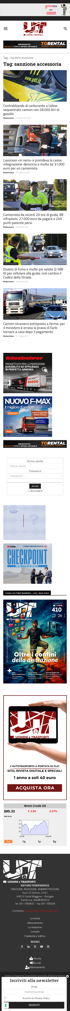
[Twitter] (35, 946)
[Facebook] (22, 946)
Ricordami (36, 491)
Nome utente (35, 461)
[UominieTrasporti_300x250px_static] (27, 392)
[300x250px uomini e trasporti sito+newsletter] (27, 436)
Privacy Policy (42, 998)
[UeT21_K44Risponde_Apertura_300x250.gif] (24, 539)
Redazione (8, 118)
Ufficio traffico (11, 100)
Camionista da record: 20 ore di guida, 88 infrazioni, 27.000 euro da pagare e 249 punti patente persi (33, 218)
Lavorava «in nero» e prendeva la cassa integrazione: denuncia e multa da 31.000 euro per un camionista (33, 164)
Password (35, 471)
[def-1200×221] (35, 15)
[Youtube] (41, 946)
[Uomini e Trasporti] (35, 29)
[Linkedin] (28, 946)
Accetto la (36, 998)
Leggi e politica (10, 264)
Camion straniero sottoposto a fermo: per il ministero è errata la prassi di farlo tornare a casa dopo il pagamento (34, 327)
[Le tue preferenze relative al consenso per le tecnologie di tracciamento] (6, 1005)
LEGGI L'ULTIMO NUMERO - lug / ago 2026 (27, 593)
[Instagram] (48, 946)
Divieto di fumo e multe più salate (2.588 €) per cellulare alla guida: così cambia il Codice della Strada (33, 273)
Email (34, 987)
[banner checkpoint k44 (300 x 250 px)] (27, 583)
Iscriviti (34, 1005)
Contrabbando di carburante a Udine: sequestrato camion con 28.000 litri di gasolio (31, 109)
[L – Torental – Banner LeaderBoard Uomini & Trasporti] (35, 47)
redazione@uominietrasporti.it (41, 911)
